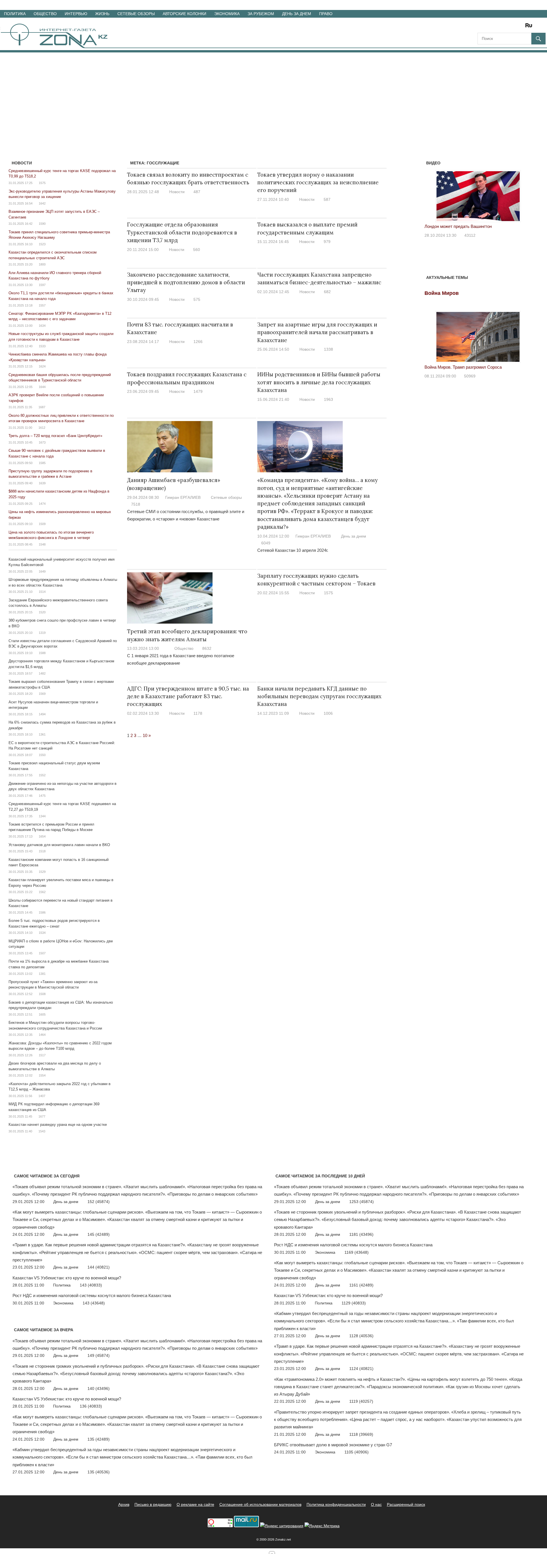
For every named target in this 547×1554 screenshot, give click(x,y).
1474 (42, 503)
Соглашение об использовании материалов (260, 1504)
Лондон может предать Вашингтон (458, 226)
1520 (42, 612)
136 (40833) (91, 1406)
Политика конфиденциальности (336, 1504)
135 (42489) (98, 1439)
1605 (42, 1014)
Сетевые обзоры (136, 13)
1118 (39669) (361, 1434)
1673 (42, 442)
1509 (42, 524)
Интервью (76, 13)
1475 (42, 795)
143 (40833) (91, 1285)
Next (524, 194)
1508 (42, 994)
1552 (42, 775)
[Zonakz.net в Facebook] (489, 27)
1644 (42, 387)
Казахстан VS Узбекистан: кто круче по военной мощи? (67, 1277)
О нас (376, 1504)
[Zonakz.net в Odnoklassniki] (513, 27)
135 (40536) (98, 1472)
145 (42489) (98, 1234)
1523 (42, 244)
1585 (42, 463)
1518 (42, 851)
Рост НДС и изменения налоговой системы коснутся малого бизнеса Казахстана (92, 1295)
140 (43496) (98, 1388)
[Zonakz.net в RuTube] (530, 27)
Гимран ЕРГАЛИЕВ (183, 497)
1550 (42, 755)
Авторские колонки (184, 13)
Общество (45, 13)
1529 (42, 871)
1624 (42, 366)
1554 (42, 1075)
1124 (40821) (361, 1368)
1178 (197, 713)
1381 (42, 973)
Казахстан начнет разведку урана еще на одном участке (58, 1124)
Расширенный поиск (406, 1504)
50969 (469, 376)
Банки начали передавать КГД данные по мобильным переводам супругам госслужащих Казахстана (319, 696)
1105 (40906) (356, 1452)
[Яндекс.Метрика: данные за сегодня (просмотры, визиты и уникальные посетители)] (322, 1526)
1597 (42, 285)
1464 (42, 1034)
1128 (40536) (361, 1336)
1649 (42, 571)
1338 (328, 349)
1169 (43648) (356, 1252)
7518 (135, 504)
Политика (15, 13)
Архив (123, 1504)
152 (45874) (98, 1201)
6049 (265, 543)
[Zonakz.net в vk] (521, 27)
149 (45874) (98, 1355)
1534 (42, 932)
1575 (328, 593)
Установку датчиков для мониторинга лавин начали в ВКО (59, 845)
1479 (198, 391)
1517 (42, 1055)
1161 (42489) (361, 1285)
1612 (41, 427)
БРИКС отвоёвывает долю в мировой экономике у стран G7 (333, 1444)
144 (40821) (98, 1267)
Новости (177, 191)
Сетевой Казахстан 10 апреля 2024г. (292, 550)
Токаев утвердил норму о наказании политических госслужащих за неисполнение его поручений (318, 182)
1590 (42, 223)
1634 (42, 325)
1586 (42, 912)
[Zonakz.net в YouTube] (497, 27)
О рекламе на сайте (195, 1504)
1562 (42, 892)
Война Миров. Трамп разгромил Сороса (463, 367)
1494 (42, 714)
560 (196, 249)
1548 (42, 544)
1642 (42, 203)
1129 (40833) (354, 1303)
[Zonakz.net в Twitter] (481, 27)
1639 (42, 483)
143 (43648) (94, 1303)
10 (145, 735)
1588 (42, 653)
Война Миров (441, 293)
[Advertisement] (273, 95)
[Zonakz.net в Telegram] (505, 27)
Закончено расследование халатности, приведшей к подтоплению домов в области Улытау (186, 282)
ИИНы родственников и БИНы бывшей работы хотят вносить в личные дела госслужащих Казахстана (318, 382)
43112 (469, 235)
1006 (328, 713)
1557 (42, 305)
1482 (42, 673)
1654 (42, 836)
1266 (198, 341)
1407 (41, 1096)
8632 (206, 648)
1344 (42, 816)
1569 (42, 693)
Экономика (227, 13)
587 (327, 199)
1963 (328, 399)
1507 (42, 953)
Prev (431, 194)
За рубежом (261, 13)
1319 (42, 632)
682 (327, 291)
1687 (41, 407)
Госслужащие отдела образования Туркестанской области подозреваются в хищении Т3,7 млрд (182, 232)
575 (196, 299)
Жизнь (102, 13)
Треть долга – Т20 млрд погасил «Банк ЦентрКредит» (55, 436)
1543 (41, 1131)
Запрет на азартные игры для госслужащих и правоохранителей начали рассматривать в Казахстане (317, 332)
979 (327, 241)
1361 (42, 734)
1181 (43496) (361, 1234)
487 (196, 191)
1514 (42, 591)
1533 (42, 346)
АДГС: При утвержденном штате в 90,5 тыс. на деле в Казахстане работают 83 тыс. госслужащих (188, 696)
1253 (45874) (361, 1201)
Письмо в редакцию (153, 1504)
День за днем (296, 13)
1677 (41, 1116)
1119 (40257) (361, 1401)
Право (325, 13)
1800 (42, 264)
